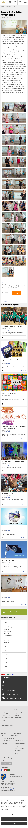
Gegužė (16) (8, 633)
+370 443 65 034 (6, 786)
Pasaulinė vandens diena (8, 527)
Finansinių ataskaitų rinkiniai (8, 738)
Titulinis (2, 6)
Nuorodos (17, 735)
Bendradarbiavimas (6, 723)
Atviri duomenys (18, 753)
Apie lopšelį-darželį (5, 712)
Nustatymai (14, 814)
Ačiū (16, 293)
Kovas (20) (7, 638)
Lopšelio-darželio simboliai (7, 717)
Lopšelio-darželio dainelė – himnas (7, 719)
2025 (6, 646)
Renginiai (15, 6)
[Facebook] (2, 770)
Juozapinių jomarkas (7, 593)
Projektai (8, 678)
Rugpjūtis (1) (8, 627)
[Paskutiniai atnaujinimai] (15, 2)
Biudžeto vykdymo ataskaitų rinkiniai (8, 736)
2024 (6, 650)
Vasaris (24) (8, 640)
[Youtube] (5, 770)
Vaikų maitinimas (10, 690)
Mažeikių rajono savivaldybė (16, 776)
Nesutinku (14, 819)
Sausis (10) (7, 642)
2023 (6, 654)
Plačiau (22, 337)
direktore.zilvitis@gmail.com (9, 789)
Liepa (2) (7, 629)
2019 (6, 670)
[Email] (8, 770)
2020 (6, 666)
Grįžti (5, 301)
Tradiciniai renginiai (6, 722)
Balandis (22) (8, 635)
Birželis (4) (8, 631)
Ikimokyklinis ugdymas (20, 712)
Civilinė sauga (18, 750)
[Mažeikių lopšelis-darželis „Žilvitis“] (3, 2)
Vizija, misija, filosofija (6, 715)
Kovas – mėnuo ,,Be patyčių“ (9, 393)
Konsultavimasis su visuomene (19, 741)
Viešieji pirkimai (5, 743)
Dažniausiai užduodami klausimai (20, 744)
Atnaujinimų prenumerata (13, 698)
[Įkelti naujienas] (9, 2)
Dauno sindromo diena (7, 493)
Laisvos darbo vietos (12, 694)
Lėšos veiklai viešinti (6, 740)
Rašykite (4, 763)
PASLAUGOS (17, 715)
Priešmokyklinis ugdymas (20, 713)
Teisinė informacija (19, 752)
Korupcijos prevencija (19, 748)
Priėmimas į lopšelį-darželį (7, 725)
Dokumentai (9, 682)
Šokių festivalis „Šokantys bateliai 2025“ (12, 326)
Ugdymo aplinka (5, 713)
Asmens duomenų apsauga (21, 738)
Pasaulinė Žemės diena (8, 560)
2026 (6, 622)
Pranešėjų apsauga (19, 746)
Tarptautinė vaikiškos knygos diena (11, 360)
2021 (6, 662)
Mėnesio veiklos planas (12, 686)
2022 (6, 658)
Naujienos (8, 6)
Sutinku (14, 823)
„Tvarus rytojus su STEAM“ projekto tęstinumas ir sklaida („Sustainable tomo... (14, 427)
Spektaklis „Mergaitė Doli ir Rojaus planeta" (13, 461)
